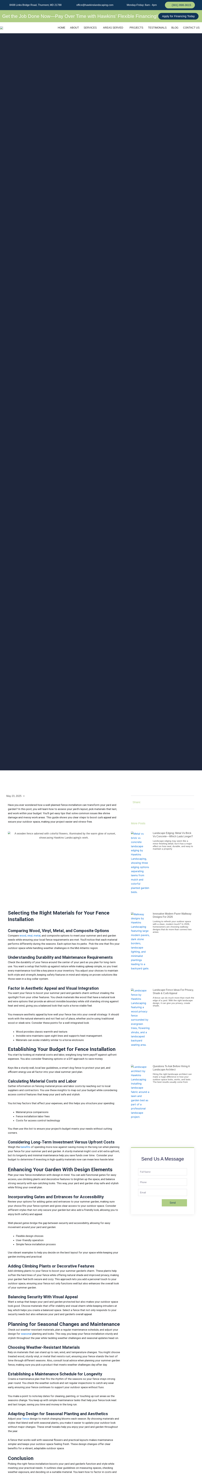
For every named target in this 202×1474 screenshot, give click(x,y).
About (74, 27)
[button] (91, 27)
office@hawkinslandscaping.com (94, 5)
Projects (136, 27)
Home (61, 27)
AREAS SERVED (113, 27)
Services (90, 27)
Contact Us (191, 27)
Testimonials (157, 27)
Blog (174, 27)
